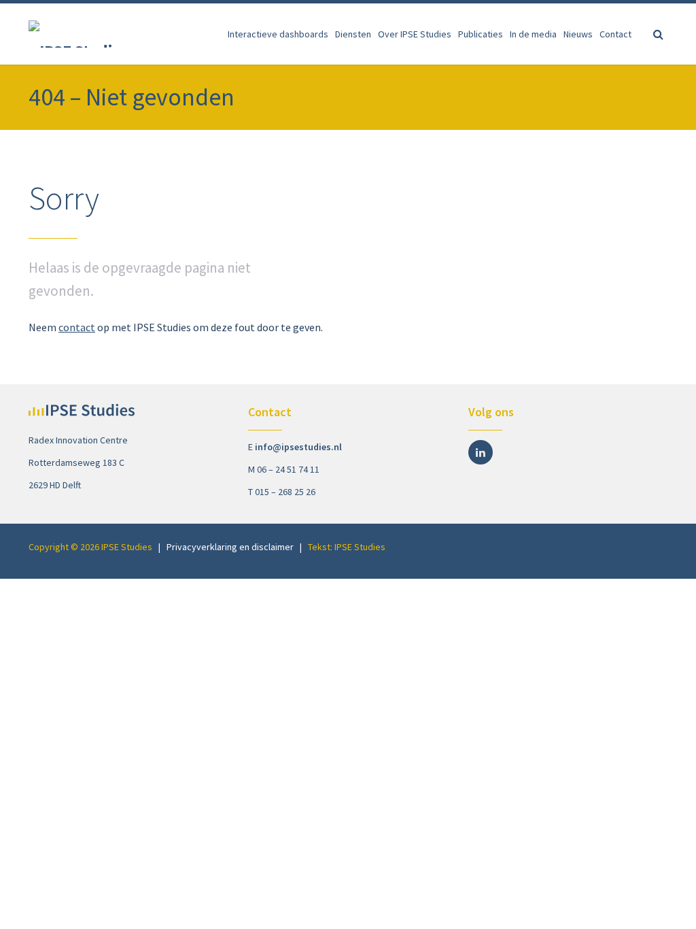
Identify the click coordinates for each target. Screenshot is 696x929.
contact (76, 327)
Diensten (353, 34)
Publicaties (480, 34)
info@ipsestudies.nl (298, 447)
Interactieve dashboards (278, 34)
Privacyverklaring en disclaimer (230, 547)
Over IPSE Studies (414, 34)
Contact (615, 34)
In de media (533, 34)
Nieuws (578, 34)
